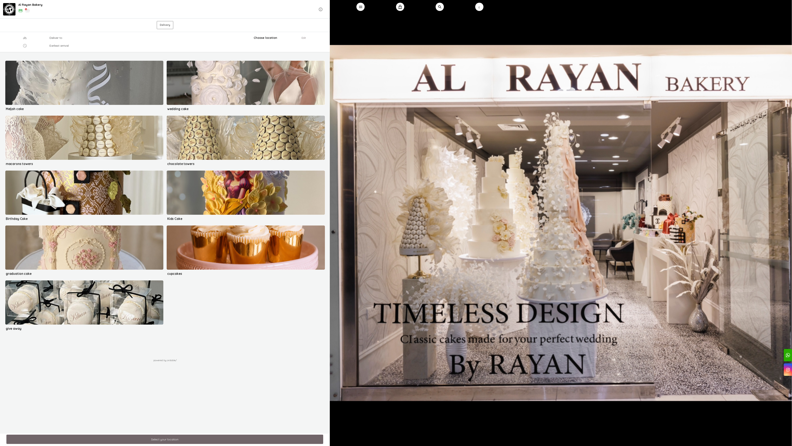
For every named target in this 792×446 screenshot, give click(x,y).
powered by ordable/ (165, 360)
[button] (165, 9)
